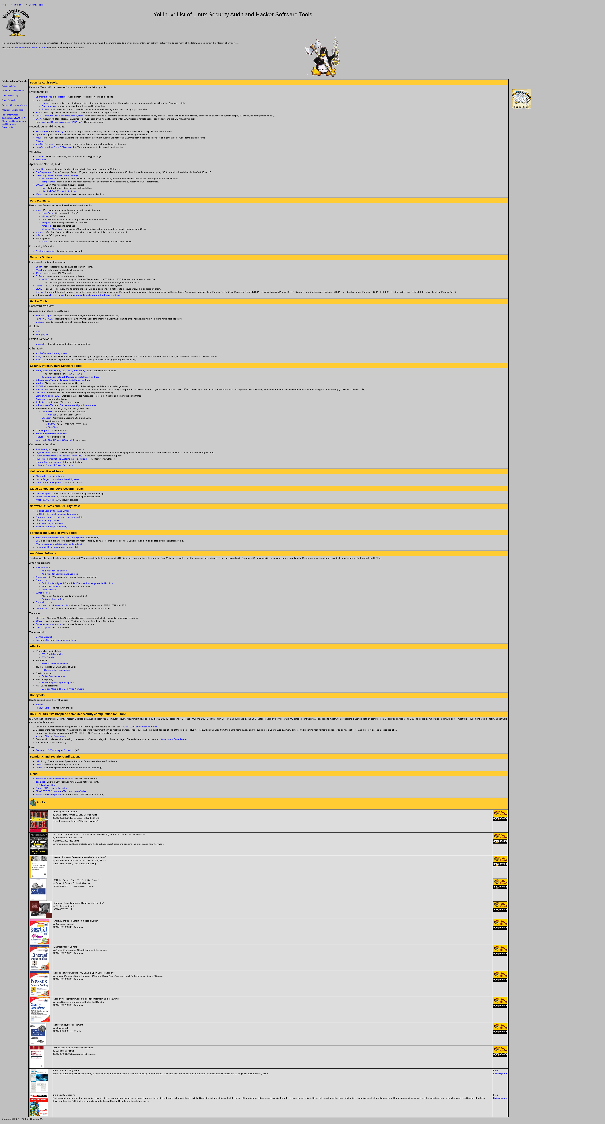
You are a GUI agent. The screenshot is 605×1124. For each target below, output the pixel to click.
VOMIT (45, 279)
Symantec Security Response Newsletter (56, 640)
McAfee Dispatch (44, 637)
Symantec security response (50, 624)
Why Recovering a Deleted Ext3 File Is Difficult (59, 544)
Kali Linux (40, 392)
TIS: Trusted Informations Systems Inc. (55, 459)
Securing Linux (9, 86)
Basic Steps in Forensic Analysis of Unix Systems (60, 537)
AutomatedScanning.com (48, 482)
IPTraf (39, 273)
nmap (38, 210)
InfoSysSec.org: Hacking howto (51, 353)
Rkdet (45, 109)
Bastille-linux (42, 389)
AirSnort (40, 156)
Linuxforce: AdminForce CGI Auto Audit (55, 147)
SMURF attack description (55, 663)
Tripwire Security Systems (48, 462)
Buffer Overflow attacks (53, 676)
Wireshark (41, 270)
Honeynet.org (42, 707)
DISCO (39, 289)
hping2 (39, 359)
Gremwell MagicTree (52, 229)
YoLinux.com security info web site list (54, 778)
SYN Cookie (48, 657)
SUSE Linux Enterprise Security (51, 526)
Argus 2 (39, 141)
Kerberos (40, 399)
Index (64, 788)
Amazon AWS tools (45, 500)
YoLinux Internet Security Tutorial (31, 47)
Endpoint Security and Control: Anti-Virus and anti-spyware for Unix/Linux (78, 583)
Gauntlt (39, 169)
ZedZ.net (40, 782)
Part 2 (79, 373)
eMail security (49, 589)
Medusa (40, 322)
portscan (40, 232)
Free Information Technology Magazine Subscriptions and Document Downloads (14, 121)
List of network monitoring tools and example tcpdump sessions (85, 295)
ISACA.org (41, 761)
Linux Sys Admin (10, 100)
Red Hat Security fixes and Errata (52, 511)
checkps (46, 103)
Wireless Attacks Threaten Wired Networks (63, 689)
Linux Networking (10, 95)
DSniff (39, 266)
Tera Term (53, 427)
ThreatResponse (44, 493)
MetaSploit (41, 344)
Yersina (39, 292)
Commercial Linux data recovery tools (54, 547)
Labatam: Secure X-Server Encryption (54, 465)
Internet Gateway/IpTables (15, 105)
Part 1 (71, 373)
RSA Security (42, 449)
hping (38, 356)
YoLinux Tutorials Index (13, 110)
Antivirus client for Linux (54, 599)
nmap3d (46, 222)
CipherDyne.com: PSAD (47, 396)
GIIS (38, 540)
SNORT (39, 386)
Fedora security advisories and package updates (60, 517)
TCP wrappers (43, 430)
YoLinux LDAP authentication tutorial (139, 726)
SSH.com (46, 418)
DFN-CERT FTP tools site (48, 791)
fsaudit (39, 112)
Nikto (44, 241)
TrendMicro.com (44, 602)
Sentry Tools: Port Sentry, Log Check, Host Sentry (60, 370)
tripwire (39, 383)
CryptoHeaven (43, 452)
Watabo (39, 194)
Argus (38, 137)
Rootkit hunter (49, 106)
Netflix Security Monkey (47, 496)
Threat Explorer (43, 627)
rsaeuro (39, 436)
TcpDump (40, 276)
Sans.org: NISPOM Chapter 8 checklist (55, 750)
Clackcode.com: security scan (50, 476)
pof (37, 235)
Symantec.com (43, 592)
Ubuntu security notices (47, 520)
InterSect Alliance (44, 144)
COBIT (39, 767)
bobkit (39, 331)
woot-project (42, 334)
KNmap (45, 216)
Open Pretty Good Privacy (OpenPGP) (55, 440)
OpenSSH (47, 411)
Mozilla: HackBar (50, 178)
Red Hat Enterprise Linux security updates (57, 514)
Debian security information (49, 523)
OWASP (39, 185)
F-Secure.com (43, 567)
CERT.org (40, 618)
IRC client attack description (56, 670)
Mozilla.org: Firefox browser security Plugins (58, 175)
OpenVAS (40, 134)
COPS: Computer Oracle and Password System (59, 115)
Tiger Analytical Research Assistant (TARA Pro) (59, 122)
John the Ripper (44, 315)
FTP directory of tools (46, 785)
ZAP (44, 188)
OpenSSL (53, 414)
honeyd (39, 704)
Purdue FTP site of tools (48, 788)
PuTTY (51, 424)
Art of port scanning (45, 251)
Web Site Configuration (13, 90)
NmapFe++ (47, 213)
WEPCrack (41, 159)
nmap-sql (46, 226)
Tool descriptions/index (74, 791)
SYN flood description (52, 654)
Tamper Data (48, 181)
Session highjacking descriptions (58, 682)
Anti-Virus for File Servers (54, 570)
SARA (38, 119)
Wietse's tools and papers (48, 794)
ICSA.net (40, 621)
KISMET (40, 285)
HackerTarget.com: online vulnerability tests (57, 479)
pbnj (44, 219)
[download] (81, 459)
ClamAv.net (41, 608)
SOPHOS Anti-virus (51, 586)
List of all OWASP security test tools (59, 191)
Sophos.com (42, 580)
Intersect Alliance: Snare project (51, 736)
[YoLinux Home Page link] (16, 22)
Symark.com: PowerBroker (173, 739)
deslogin (40, 402)
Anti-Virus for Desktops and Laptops (60, 574)
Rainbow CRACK (44, 318)
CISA (38, 764)
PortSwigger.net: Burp (46, 172)
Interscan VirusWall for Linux (56, 605)
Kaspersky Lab (43, 577)
